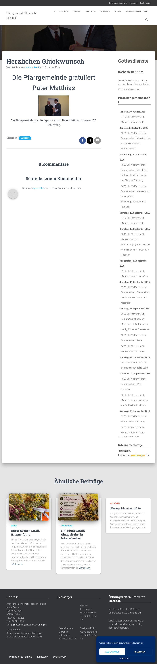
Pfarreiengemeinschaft (137, 12)
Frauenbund (66, 526)
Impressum (133, 3)
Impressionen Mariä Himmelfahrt (25, 532)
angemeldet (37, 188)
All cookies (112, 651)
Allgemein (25, 138)
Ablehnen (140, 651)
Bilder (118, 12)
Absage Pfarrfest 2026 (125, 508)
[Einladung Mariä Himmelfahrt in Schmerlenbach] (78, 507)
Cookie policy (124, 658)
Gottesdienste (61, 12)
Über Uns (89, 12)
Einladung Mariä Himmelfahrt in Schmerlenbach (73, 534)
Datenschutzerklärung (118, 3)
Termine (76, 12)
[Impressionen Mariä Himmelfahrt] (29, 507)
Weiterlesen (17, 564)
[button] (95, 12)
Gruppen (104, 12)
